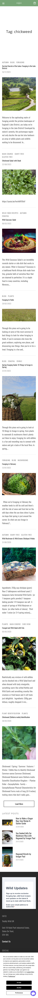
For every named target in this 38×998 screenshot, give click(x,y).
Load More (19, 803)
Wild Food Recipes (10, 213)
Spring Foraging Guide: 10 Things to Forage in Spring (17, 365)
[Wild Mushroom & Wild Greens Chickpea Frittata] (19, 564)
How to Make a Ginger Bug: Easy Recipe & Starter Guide (24, 821)
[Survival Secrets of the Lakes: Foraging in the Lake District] (19, 94)
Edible (19, 361)
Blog (12, 62)
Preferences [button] (11, 976)
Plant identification (11, 713)
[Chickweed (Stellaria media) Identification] (19, 743)
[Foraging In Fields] (19, 315)
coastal (5, 216)
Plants (11, 296)
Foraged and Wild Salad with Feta (13, 627)
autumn (5, 62)
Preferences (19, 993)
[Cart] (34, 3)
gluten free (7, 157)
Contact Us (6, 941)
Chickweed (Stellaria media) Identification (16, 717)
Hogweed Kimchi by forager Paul (23, 855)
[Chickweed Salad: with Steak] (19, 182)
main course (7, 154)
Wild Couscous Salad (9, 219)
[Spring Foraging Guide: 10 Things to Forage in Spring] (19, 398)
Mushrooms (23, 460)
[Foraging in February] (19, 484)
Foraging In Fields (8, 299)
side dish (26, 624)
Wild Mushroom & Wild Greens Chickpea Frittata (18, 538)
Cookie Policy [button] (30, 972)
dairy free (19, 154)
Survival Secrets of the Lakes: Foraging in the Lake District (19, 67)
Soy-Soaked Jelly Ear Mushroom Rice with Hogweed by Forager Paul (25, 836)
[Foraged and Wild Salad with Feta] (19, 653)
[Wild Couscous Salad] (19, 241)
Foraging (20, 62)
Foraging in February (9, 464)
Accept (19, 982)
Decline (19, 988)
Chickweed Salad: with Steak (11, 160)
